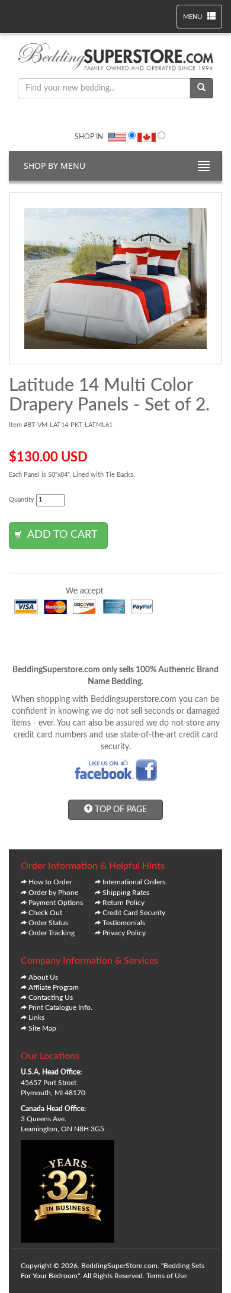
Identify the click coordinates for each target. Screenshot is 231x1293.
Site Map (42, 1028)
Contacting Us (50, 997)
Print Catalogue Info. (60, 1007)
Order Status (48, 922)
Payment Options (55, 902)
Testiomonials (123, 922)
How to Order (50, 881)
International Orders (133, 881)
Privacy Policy (124, 932)
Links (36, 1017)
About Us (43, 977)
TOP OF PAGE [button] (119, 810)
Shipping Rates (125, 892)
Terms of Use (166, 1275)
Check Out (45, 912)
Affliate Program (53, 987)
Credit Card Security (133, 912)
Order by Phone (53, 892)
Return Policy (123, 902)
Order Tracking (51, 932)
